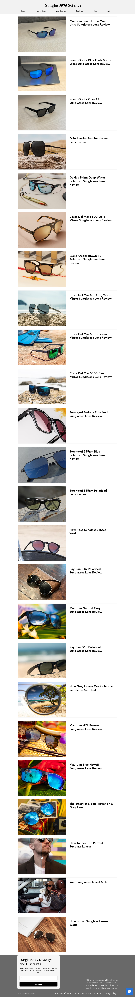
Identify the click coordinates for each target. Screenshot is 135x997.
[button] (40, 11)
